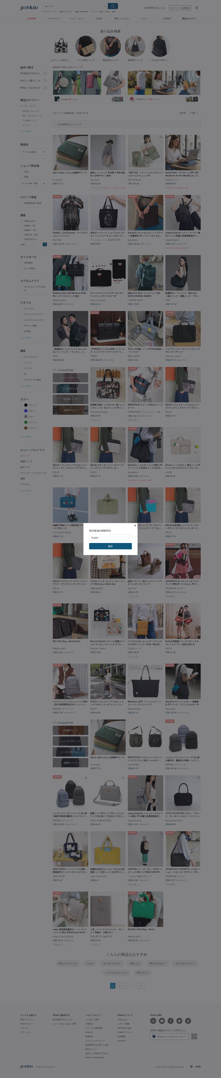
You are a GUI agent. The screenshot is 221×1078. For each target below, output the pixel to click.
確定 (110, 546)
